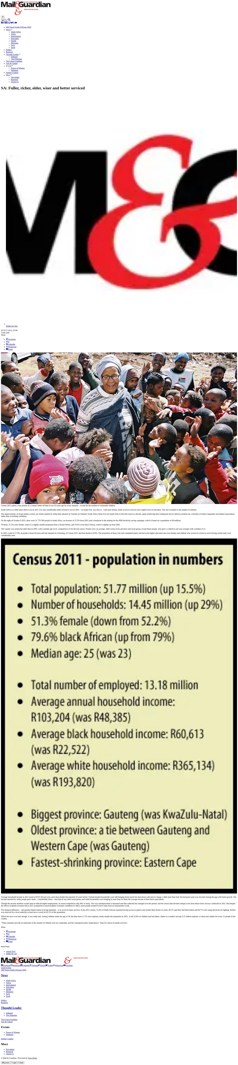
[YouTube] (16, 23)
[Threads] (8, 23)
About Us (10, 1054)
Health (8, 989)
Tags (3, 968)
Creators (8, 968)
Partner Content (7, 1039)
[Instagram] (4, 23)
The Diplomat (11, 1015)
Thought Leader (11, 1007)
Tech (8, 994)
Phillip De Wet (11, 326)
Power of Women (13, 1032)
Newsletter (10, 1049)
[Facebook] (2, 23)
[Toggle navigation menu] (3, 17)
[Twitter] (12, 23)
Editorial (9, 1013)
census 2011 (10, 951)
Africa (8, 983)
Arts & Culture (7, 1022)
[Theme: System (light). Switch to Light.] (4, 20)
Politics (4, 1000)
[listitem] (6, 965)
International (11, 985)
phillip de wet (11, 954)
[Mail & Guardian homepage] (119, 8)
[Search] (9, 20)
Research (9, 1052)
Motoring (9, 992)
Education (10, 987)
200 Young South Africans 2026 (13, 970)
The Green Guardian (9, 1020)
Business (4, 1003)
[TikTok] (10, 23)
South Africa (11, 980)
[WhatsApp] (14, 23)
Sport (8, 996)
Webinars (9, 1035)
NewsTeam (32, 1058)
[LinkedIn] (6, 23)
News (4, 975)
